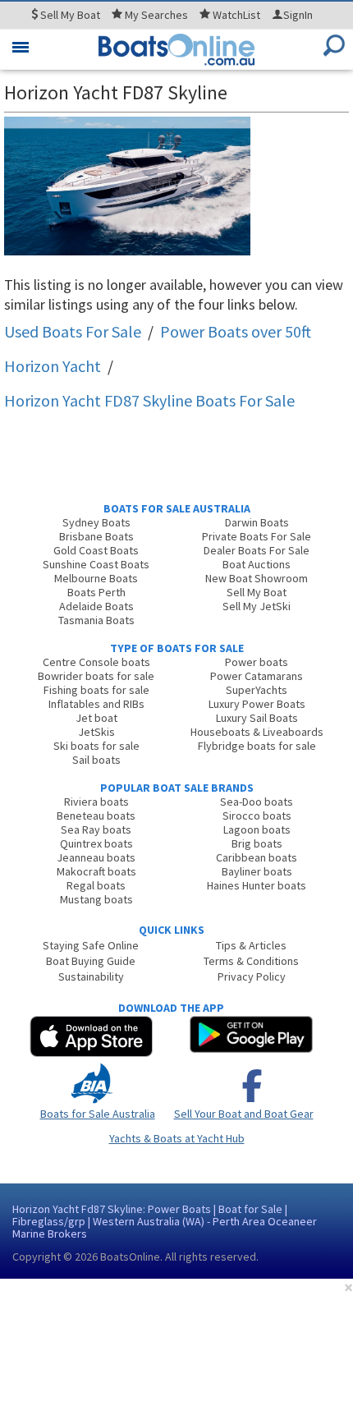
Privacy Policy (252, 976)
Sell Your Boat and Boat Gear (244, 1113)
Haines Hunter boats (256, 885)
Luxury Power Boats (257, 703)
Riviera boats (96, 801)
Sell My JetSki (256, 606)
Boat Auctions (256, 564)
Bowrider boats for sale (96, 676)
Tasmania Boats (96, 620)
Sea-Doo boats (256, 801)
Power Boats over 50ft (235, 331)
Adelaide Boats (96, 606)
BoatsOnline (130, 1256)
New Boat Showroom (256, 578)
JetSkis (96, 731)
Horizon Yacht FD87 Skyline (149, 400)
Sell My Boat (257, 592)
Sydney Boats (96, 522)
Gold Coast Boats (96, 550)
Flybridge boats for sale (257, 745)
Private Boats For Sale (256, 536)
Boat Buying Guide (90, 960)
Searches (156, 14)
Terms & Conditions (251, 960)
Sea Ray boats (96, 829)
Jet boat (96, 717)
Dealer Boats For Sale (256, 550)
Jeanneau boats (96, 857)
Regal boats (96, 885)
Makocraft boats (96, 871)
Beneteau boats (96, 815)
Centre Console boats (96, 662)
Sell (69, 14)
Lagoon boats (257, 829)
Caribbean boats (256, 857)
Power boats (256, 662)
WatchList (236, 14)
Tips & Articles (251, 945)
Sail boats (96, 759)
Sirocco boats (256, 815)
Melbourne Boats (96, 578)
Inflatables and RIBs (96, 703)
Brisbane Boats (96, 536)
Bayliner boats (257, 871)
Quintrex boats (96, 843)
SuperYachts (256, 689)
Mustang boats (96, 899)
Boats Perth (96, 592)
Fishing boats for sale (96, 689)
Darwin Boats (257, 522)
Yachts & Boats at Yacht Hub (177, 1138)
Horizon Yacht (52, 366)
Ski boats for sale (96, 745)
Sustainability (91, 976)
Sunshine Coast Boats (96, 564)
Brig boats (257, 843)
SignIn (298, 14)
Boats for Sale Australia (97, 1113)
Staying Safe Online (91, 945)
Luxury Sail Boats (257, 717)
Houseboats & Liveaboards (256, 731)
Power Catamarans (256, 676)
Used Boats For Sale (72, 331)
